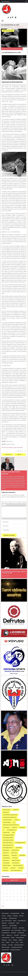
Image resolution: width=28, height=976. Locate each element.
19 (10, 897)
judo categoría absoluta (8, 835)
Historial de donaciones (15, 949)
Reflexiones (4, 923)
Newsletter (4, 944)
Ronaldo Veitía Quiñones (7, 49)
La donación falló (5, 949)
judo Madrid (22, 855)
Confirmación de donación (16, 947)
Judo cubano (4, 918)
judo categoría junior (8, 842)
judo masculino (6, 857)
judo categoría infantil (8, 840)
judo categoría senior (20, 842)
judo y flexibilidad (18, 447)
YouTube (4, 915)
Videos (17, 923)
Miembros (20, 940)
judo (13, 832)
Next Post (19, 454)
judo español (6, 850)
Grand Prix (14, 827)
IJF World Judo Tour (11, 830)
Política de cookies (6, 947)
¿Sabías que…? (5, 925)
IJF (3, 830)
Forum (3, 942)
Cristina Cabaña (6, 822)
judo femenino (15, 850)
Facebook (21, 915)
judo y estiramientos (8, 447)
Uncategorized (11, 923)
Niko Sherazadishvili (18, 865)
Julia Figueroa (6, 862)
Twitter (22, 913)
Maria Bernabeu (6, 865)
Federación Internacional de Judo (10, 824)
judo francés (14, 852)
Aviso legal (10, 944)
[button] (3, 503)
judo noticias (6, 860)
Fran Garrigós (6, 827)
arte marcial (6, 812)
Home (2, 27)
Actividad (15, 940)
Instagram (9, 915)
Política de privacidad (18, 944)
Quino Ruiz (12, 867)
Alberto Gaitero (6, 809)
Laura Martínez (15, 862)
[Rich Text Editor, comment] (14, 511)
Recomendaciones (22, 920)
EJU (14, 822)
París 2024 (5, 867)
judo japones (6, 855)
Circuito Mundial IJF (7, 819)
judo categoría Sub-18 (8, 845)
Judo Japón (14, 855)
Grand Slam (22, 827)
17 (3, 897)
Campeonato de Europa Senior (10, 814)
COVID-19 (17, 819)
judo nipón (15, 857)
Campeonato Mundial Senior (9, 817)
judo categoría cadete (8, 837)
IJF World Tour (6, 832)
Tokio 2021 (5, 870)
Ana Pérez (15, 809)
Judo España (18, 847)
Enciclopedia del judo (9, 27)
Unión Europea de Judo (16, 870)
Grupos (21, 942)
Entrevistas (15, 915)
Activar (16, 942)
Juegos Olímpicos (16, 860)
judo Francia (6, 852)
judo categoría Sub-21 (8, 847)
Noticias (14, 920)
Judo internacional (13, 918)
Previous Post (8, 454)
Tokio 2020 (20, 867)
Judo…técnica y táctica (6, 920)
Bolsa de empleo (5, 913)
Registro (8, 942)
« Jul (3, 906)
